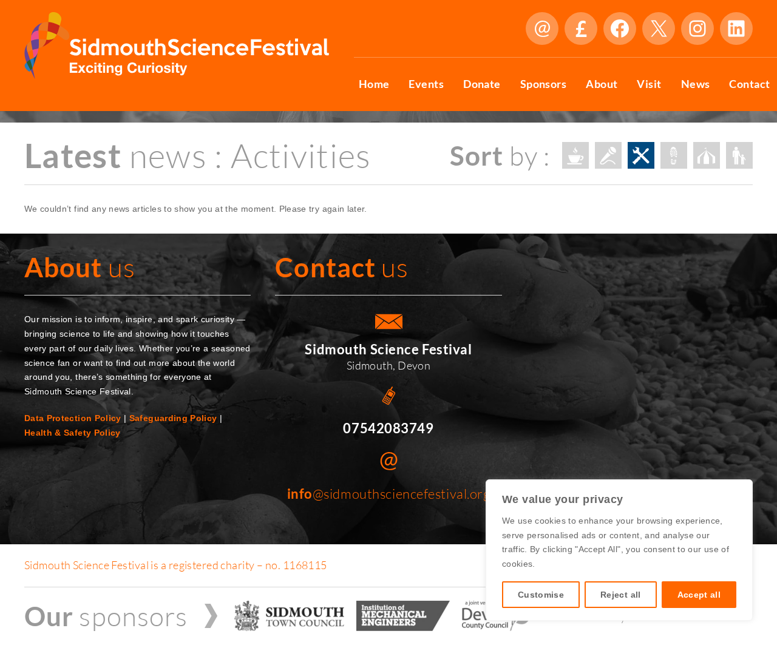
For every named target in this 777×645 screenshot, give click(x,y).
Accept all (699, 594)
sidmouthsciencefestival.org (542, 28)
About (601, 84)
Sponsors (543, 84)
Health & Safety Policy (72, 432)
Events (426, 84)
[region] (619, 550)
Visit (649, 84)
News (695, 84)
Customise (541, 594)
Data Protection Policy (72, 418)
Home (374, 84)
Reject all (620, 594)
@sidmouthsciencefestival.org (388, 493)
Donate (581, 28)
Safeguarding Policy (173, 418)
